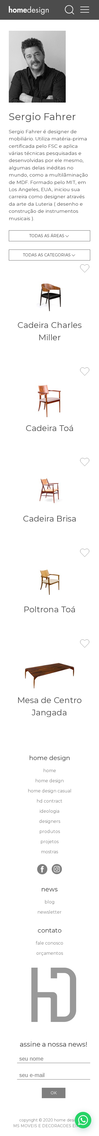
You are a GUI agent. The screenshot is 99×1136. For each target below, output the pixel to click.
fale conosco (49, 943)
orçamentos (49, 953)
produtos (49, 831)
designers (49, 821)
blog (50, 902)
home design (49, 780)
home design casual (50, 791)
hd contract (49, 801)
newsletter (49, 912)
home (49, 770)
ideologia (49, 811)
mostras (49, 851)
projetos (49, 841)
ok (54, 1092)
